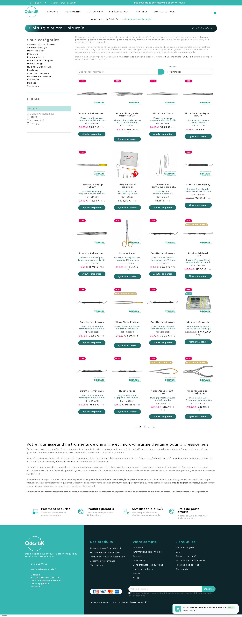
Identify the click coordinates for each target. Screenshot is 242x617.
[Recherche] (161, 72)
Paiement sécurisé (56, 509)
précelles (154, 458)
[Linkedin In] (37, 593)
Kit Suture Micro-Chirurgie (178, 57)
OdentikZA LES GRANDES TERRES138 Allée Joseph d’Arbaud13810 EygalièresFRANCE (46, 581)
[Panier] (214, 12)
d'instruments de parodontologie (128, 483)
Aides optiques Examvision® (105, 548)
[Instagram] (27, 593)
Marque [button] (32, 108)
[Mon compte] (203, 12)
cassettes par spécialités (138, 57)
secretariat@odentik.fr (44, 569)
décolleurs (68, 461)
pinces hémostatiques (172, 458)
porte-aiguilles (53, 461)
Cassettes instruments (102, 561)
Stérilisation (96, 565)
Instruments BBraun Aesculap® (107, 556)
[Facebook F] (32, 593)
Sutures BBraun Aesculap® (105, 552)
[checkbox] (28, 114)
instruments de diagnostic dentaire (181, 483)
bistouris (114, 458)
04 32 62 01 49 (39, 564)
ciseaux (103, 458)
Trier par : (172, 66)
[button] (199, 12)
